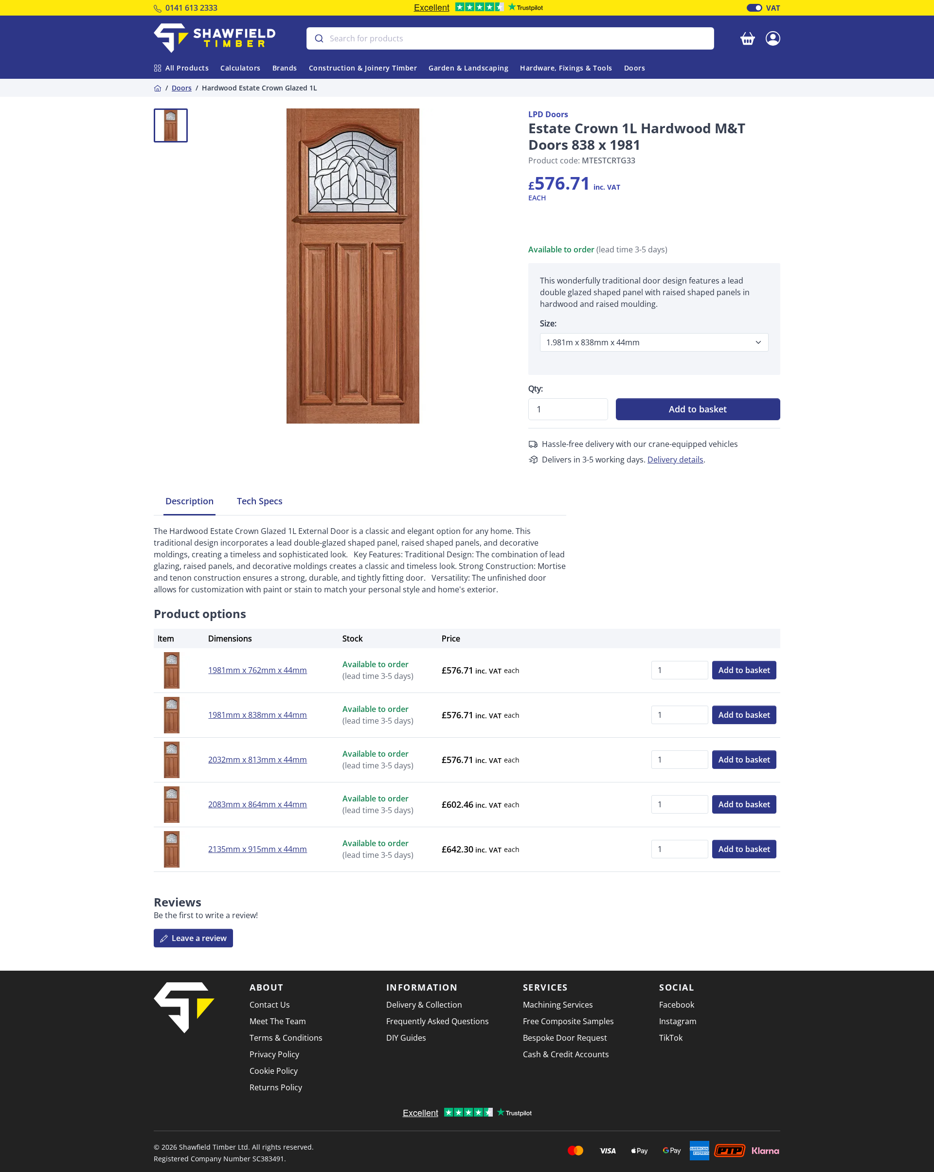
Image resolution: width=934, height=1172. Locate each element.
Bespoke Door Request (565, 1037)
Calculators (240, 67)
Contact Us (270, 1004)
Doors (635, 67)
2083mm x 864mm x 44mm (257, 804)
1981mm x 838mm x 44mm (257, 715)
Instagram (678, 1021)
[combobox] (510, 38)
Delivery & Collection (424, 1004)
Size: (548, 323)
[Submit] (318, 38)
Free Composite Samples (568, 1021)
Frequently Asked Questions (437, 1021)
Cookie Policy (274, 1070)
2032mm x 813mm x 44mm (257, 759)
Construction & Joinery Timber (363, 67)
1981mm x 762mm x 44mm (257, 670)
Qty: (535, 388)
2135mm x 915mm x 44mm (257, 849)
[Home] (158, 87)
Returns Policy (276, 1087)
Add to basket (698, 409)
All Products (187, 67)
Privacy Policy (274, 1054)
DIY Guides (406, 1037)
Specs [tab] (260, 501)
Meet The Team (278, 1021)
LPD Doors (548, 114)
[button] (773, 37)
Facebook (676, 1004)
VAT (773, 8)
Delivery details (675, 459)
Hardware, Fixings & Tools (566, 67)
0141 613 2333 (191, 7)
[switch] (754, 8)
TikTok (671, 1037)
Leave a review (198, 938)
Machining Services (558, 1004)
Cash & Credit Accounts (566, 1054)
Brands (284, 67)
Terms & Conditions (286, 1037)
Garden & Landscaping (468, 67)
